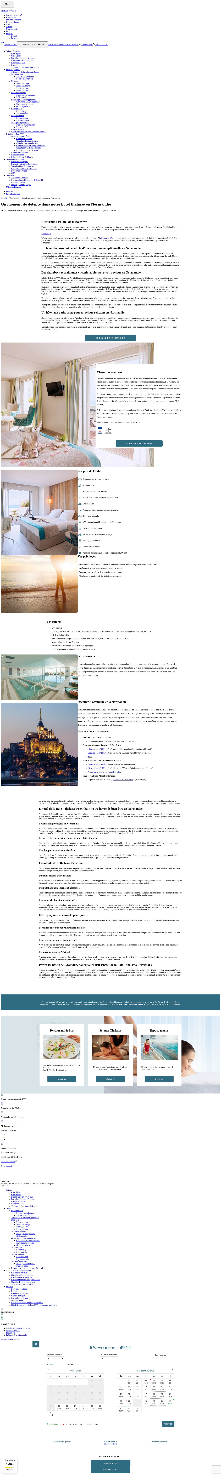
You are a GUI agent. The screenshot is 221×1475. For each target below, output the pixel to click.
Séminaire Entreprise (19, 162)
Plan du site (10, 1333)
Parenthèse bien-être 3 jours (22, 60)
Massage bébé (22, 127)
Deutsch (14, 38)
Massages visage (23, 86)
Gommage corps (23, 106)
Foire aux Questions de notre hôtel (128, 1004)
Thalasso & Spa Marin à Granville (25, 67)
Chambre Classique (24, 139)
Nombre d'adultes (55, 1354)
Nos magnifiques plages (21, 185)
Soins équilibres (17, 116)
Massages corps (22, 83)
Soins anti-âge (22, 113)
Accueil (4, 198)
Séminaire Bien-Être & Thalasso (24, 164)
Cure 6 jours (16, 53)
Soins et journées (13, 70)
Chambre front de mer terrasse (28, 148)
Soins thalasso (17, 74)
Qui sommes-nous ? (14, 15)
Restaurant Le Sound (19, 152)
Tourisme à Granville (19, 178)
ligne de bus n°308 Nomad (122, 780)
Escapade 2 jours (18, 63)
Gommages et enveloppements (23, 99)
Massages (15, 81)
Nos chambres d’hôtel (20, 136)
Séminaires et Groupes (20, 1298)
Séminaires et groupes (15, 159)
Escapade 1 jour (17, 65)
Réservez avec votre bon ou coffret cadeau (28, 132)
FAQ (8, 31)
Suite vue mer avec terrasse (27, 150)
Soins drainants (22, 120)
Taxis (90, 757)
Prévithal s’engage (13, 20)
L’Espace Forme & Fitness (22, 157)
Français (9, 33)
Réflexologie (21, 97)
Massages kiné (22, 90)
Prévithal (9, 1286)
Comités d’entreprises (20, 1293)
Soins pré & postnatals (20, 122)
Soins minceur (22, 118)
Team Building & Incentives (22, 166)
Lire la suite (46, 234)
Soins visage (21, 111)
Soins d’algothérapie (24, 79)
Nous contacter (12, 29)
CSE (8, 24)
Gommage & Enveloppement (28, 102)
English (14, 36)
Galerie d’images (13, 22)
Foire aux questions (19, 1289)
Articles (9, 27)
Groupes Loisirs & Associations (24, 168)
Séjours (9, 1190)
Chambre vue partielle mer (27, 143)
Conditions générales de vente (18, 1328)
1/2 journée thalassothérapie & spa (25, 72)
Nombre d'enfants (109, 1354)
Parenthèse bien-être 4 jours (22, 58)
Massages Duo (22, 88)
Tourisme (10, 175)
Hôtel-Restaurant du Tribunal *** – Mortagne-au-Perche (34, 1305)
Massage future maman (25, 125)
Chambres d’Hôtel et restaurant (18, 1270)
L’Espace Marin (17, 129)
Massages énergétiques (25, 95)
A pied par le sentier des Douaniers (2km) (104, 772)
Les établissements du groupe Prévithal (27, 1303)
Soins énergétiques (18, 93)
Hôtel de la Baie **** (15, 134)
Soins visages (16, 109)
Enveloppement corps (25, 104)
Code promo (160, 1355)
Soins (8, 1208)
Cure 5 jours (16, 56)
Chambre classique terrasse (27, 141)
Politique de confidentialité (17, 1335)
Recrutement (11, 17)
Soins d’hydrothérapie (25, 76)
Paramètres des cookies (10, 1339)
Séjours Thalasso (13, 51)
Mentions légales (13, 1330)
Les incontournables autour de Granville (27, 180)
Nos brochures (17, 1300)
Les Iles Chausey (18, 182)
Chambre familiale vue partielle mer (30, 145)
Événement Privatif (19, 171)
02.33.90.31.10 (110, 1444)
